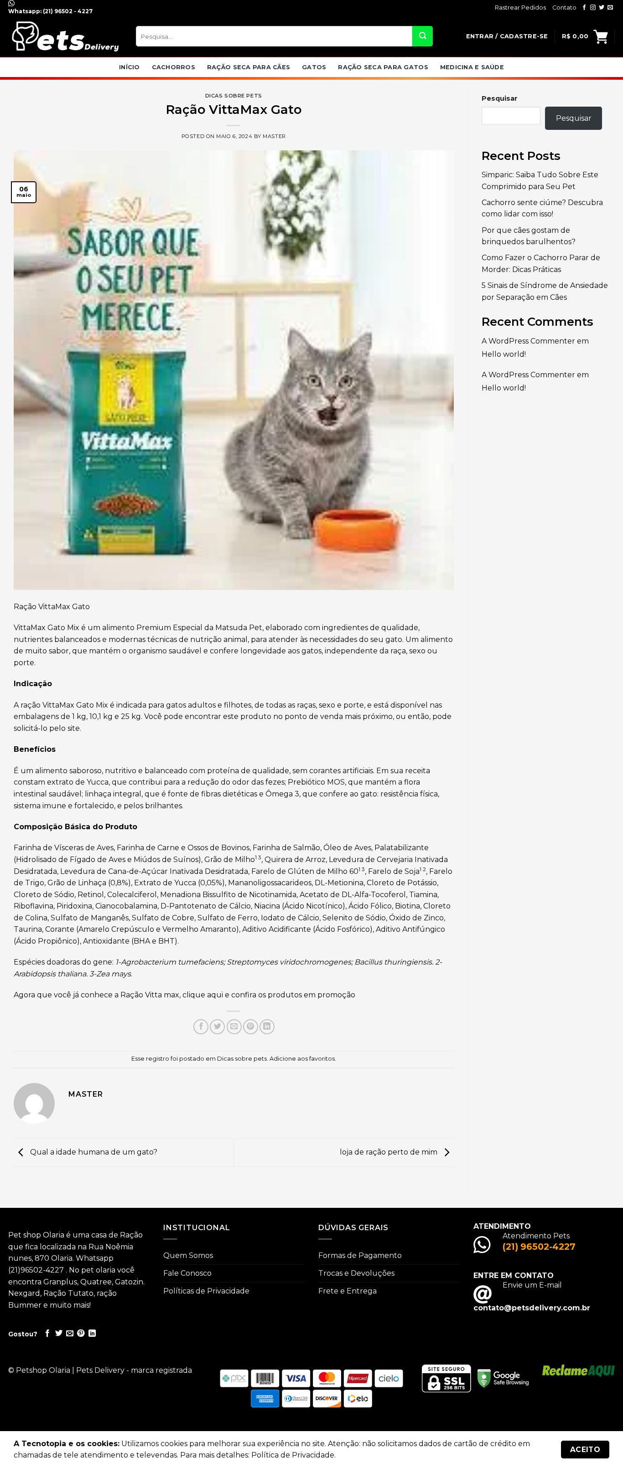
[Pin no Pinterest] (250, 1026)
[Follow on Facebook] (584, 8)
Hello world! (504, 354)
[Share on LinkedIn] (267, 1026)
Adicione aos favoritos (302, 1058)
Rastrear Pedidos (520, 7)
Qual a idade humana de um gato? (92, 1152)
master (274, 136)
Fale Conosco (187, 1273)
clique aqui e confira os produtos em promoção (268, 995)
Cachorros (173, 67)
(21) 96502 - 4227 (67, 11)
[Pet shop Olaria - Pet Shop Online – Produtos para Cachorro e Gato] (65, 36)
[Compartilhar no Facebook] (200, 1026)
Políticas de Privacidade (206, 1291)
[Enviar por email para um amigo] (234, 1026)
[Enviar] (422, 36)
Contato (564, 7)
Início (129, 67)
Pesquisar (500, 98)
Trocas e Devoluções (356, 1273)
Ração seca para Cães (248, 67)
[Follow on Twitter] (601, 8)
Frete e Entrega (347, 1291)
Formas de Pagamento (360, 1255)
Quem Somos (188, 1255)
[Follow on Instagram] (593, 8)
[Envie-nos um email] (610, 8)
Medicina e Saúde (472, 67)
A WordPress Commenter (528, 341)
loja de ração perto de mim (389, 1152)
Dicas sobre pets (233, 95)
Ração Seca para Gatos (383, 67)
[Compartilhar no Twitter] (217, 1026)
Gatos (314, 67)
